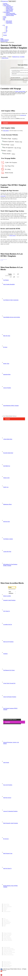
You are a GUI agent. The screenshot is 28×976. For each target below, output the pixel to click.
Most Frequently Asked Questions (10, 823)
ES (6, 30)
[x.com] (1, 973)
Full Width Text (6, 465)
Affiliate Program (7, 922)
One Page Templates (7, 940)
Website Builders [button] (6, 12)
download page (23, 115)
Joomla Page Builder (10, 15)
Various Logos (6, 477)
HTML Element (12, 235)
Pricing (4, 16)
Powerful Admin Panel (8, 452)
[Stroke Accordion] (12, 594)
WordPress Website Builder (11, 14)
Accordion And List (7, 624)
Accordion (22, 56)
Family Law (5, 487)
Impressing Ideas (6, 374)
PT (6, 31)
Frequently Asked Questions (9, 600)
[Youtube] (1, 971)
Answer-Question (7, 387)
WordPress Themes (9, 8)
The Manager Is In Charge (9, 670)
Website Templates (9, 6)
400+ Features (6, 4)
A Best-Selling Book (7, 439)
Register (5, 35)
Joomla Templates (9, 9)
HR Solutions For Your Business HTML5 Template (10, 565)
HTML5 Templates (7, 939)
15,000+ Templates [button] (7, 5)
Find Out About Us (7, 868)
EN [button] (4, 25)
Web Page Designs (7, 963)
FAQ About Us (6, 611)
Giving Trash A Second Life (9, 683)
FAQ (4, 918)
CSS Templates (6, 936)
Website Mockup (7, 966)
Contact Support (9, 23)
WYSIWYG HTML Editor (9, 952)
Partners (5, 909)
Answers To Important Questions (10, 811)
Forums (4, 17)
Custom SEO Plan (7, 551)
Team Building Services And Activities (11, 317)
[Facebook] (1, 969)
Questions (5, 653)
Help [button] (4, 19)
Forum (4, 924)
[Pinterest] (1, 975)
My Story (5, 347)
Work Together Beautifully (9, 284)
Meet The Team (6, 335)
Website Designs (9, 7)
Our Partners (6, 280)
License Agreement (7, 906)
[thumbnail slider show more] (1, 260)
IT (6, 29)
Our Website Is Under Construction (10, 300)
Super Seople (6, 762)
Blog (4, 18)
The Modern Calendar (8, 538)
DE (6, 27)
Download (5, 3)
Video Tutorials (9, 20)
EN (6, 26)
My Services (6, 838)
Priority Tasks (6, 363)
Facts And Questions (7, 784)
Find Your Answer (7, 797)
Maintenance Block (7, 504)
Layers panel (3, 196)
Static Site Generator (7, 953)
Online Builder (6, 130)
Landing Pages (6, 964)
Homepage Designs (7, 965)
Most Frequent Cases (7, 853)
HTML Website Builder (10, 13)
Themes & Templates (8, 929)
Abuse (4, 910)
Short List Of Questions (8, 641)
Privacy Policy (6, 905)
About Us (5, 907)
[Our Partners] (12, 278)
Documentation (9, 21)
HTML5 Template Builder (20, 91)
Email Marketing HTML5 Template (11, 405)
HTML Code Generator (8, 954)
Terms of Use (6, 904)
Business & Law (15, 56)
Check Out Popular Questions (9, 696)
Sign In (4, 32)
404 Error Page (6, 521)
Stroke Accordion (7, 595)
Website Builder (6, 947)
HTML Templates (9, 11)
